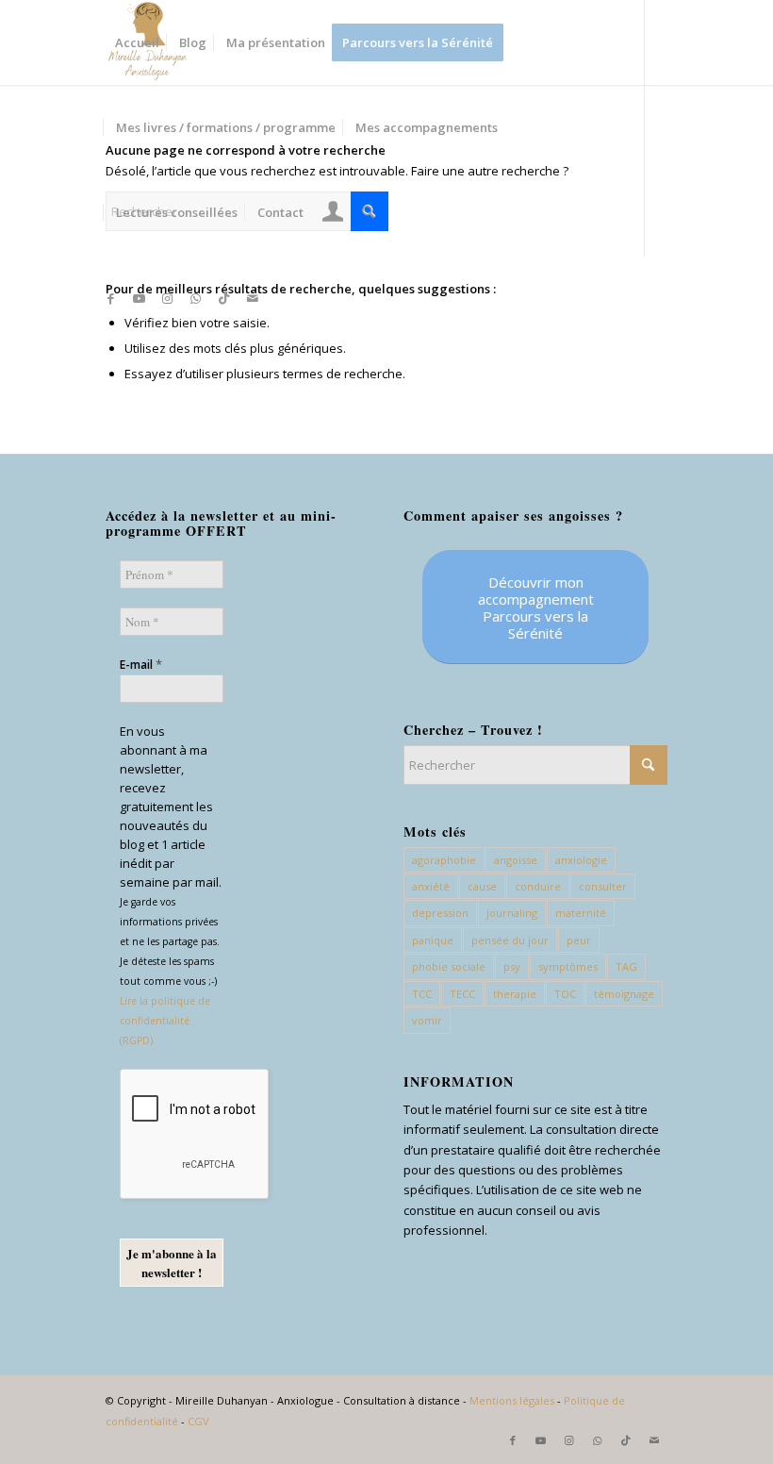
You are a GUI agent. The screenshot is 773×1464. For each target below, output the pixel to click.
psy (511, 966)
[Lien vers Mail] (252, 298)
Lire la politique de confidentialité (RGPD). (165, 1020)
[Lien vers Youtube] (139, 298)
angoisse (515, 860)
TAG (626, 966)
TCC (422, 994)
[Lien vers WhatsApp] (196, 298)
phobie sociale (448, 966)
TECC (462, 994)
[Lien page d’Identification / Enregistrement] (333, 214)
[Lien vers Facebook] (111, 298)
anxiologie (581, 860)
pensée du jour (510, 940)
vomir (427, 1020)
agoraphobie (444, 860)
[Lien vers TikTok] (224, 298)
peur (579, 940)
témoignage (624, 994)
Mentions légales (511, 1400)
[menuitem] (137, 42)
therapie (514, 994)
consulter (603, 886)
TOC (565, 994)
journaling (511, 913)
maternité (580, 913)
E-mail (141, 664)
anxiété (431, 886)
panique (432, 940)
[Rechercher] (368, 212)
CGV (198, 1421)
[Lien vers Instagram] (168, 298)
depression (440, 913)
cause (482, 886)
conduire (538, 886)
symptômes (568, 966)
